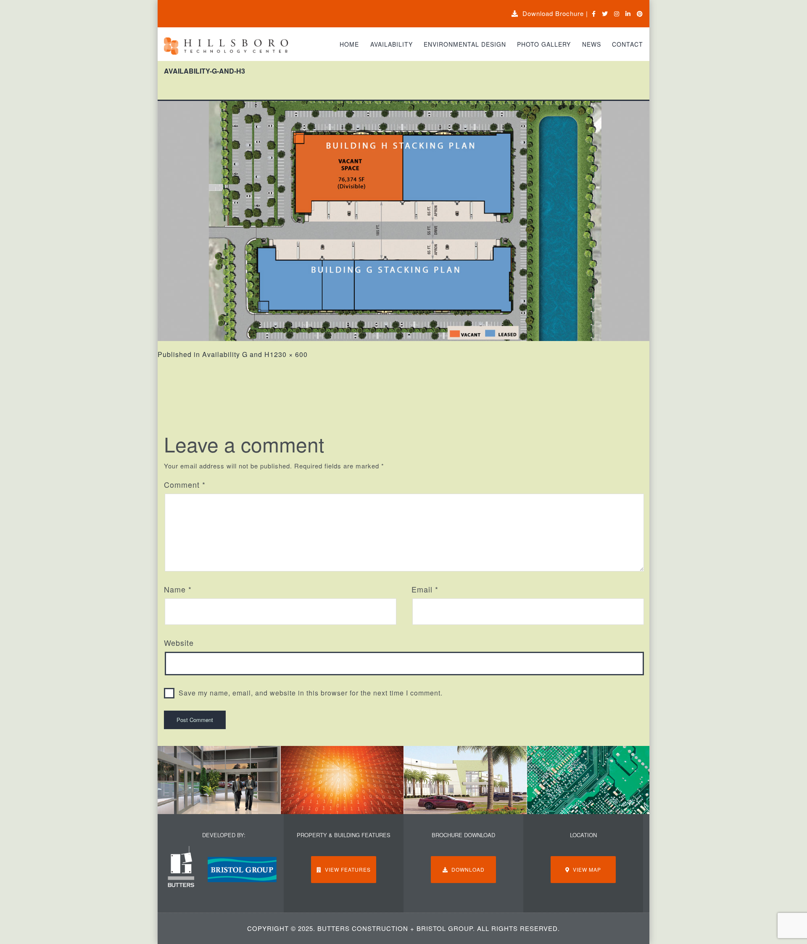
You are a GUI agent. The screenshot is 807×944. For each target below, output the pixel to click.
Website (179, 642)
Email (424, 589)
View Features (346, 869)
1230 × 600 (289, 354)
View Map (585, 869)
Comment (185, 484)
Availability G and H (236, 354)
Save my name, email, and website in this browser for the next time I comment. (311, 693)
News (591, 44)
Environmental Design (465, 44)
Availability (391, 44)
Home (349, 44)
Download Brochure (551, 13)
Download (466, 869)
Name (178, 589)
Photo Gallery (544, 44)
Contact (627, 44)
